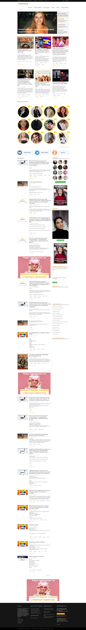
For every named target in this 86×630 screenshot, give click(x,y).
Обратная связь (20, 621)
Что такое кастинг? (55, 334)
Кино (30, 61)
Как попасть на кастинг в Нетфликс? (57, 307)
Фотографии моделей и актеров (49, 608)
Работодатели (46, 7)
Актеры (59, 95)
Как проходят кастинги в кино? (57, 306)
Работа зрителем (37, 64)
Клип (53, 63)
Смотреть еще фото (60, 240)
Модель (57, 63)
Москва (43, 64)
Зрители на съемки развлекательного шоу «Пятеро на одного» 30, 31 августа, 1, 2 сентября (39, 492)
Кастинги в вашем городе (35, 609)
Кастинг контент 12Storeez (35, 321)
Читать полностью (20, 64)
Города (52, 7)
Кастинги (30, 7)
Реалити (35, 212)
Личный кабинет (65, 7)
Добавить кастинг (60, 27)
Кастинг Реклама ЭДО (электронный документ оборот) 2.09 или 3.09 (38, 435)
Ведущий (31, 175)
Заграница (54, 95)
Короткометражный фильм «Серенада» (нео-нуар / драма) (59, 82)
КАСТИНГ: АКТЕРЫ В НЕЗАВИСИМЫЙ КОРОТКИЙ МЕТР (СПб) (24, 51)
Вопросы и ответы (20, 619)
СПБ (44, 363)
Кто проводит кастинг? (55, 311)
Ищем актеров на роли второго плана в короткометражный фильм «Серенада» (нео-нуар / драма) (39, 507)
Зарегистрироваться (60, 182)
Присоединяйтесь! (61, 22)
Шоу (18, 96)
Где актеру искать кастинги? (56, 332)
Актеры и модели (37, 7)
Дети (36, 94)
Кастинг (23, 61)
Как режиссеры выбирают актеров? (57, 314)
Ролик (30, 410)
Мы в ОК (63, 152)
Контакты (52, 628)
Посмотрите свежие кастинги (62, 16)
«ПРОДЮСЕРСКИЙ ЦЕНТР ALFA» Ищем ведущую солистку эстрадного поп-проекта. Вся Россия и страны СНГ (24, 82)
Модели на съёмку (33, 524)
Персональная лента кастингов (35, 610)
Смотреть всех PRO (64, 147)
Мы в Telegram (44, 152)
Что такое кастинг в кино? (56, 313)
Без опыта (19, 61)
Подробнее (65, 33)
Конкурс (39, 94)
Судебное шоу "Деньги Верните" (37, 542)
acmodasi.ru (48, 500)
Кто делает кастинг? (55, 327)
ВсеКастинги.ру (23, 3)
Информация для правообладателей (44, 628)
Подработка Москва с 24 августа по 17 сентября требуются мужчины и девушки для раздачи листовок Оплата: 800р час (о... (40, 472)
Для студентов (28, 94)
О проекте (19, 618)
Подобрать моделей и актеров (48, 609)
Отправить (55, 282)
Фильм (27, 61)
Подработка (41, 62)
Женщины (61, 63)
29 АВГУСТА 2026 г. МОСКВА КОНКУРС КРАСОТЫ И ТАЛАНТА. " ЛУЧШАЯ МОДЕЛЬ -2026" (42, 84)
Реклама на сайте (20, 620)
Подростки (41, 96)
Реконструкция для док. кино (36, 556)
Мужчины (37, 251)
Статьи (57, 7)
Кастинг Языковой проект (35, 182)
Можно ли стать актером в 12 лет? (57, 323)
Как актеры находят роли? (56, 320)
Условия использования (34, 628)
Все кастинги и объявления (35, 608)
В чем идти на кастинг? (56, 325)
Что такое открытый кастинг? (56, 309)
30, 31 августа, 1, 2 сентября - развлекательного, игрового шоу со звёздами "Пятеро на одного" (42, 51)
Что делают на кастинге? (56, 330)
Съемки (46, 62)
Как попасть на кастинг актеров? (57, 316)
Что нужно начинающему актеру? (57, 318)
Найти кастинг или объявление (36, 613)
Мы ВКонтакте (27, 152)
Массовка (36, 62)
